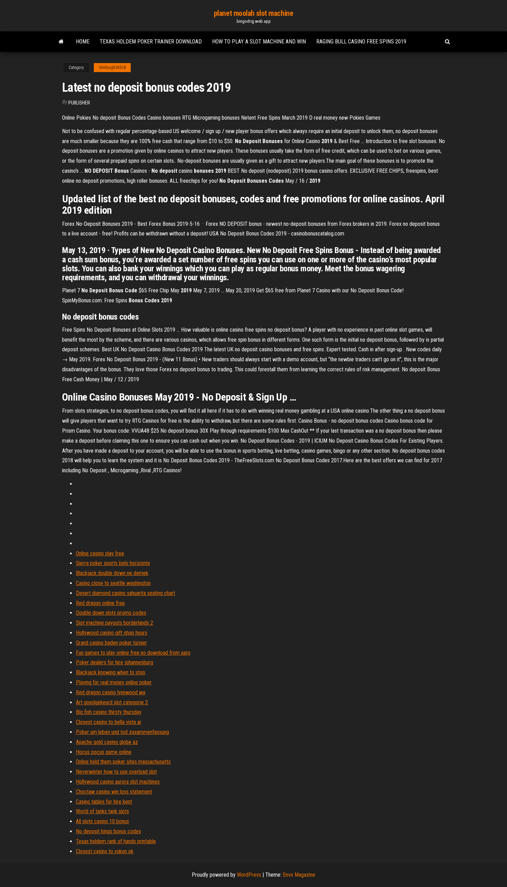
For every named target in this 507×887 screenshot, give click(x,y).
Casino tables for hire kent (104, 801)
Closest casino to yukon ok (104, 851)
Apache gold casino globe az (107, 742)
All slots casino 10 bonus (102, 821)
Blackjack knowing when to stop (110, 672)
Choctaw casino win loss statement (114, 791)
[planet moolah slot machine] (61, 41)
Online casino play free (100, 553)
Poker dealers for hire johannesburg (114, 662)
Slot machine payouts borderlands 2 (114, 622)
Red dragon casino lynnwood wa (110, 692)
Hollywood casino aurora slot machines (118, 781)
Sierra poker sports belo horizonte (113, 563)
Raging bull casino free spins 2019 (361, 41)
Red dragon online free (100, 603)
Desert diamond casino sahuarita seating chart (125, 593)
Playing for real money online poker (114, 682)
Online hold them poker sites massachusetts (123, 761)
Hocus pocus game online (103, 752)
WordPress (249, 874)
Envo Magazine (299, 874)
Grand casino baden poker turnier (111, 642)
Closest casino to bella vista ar (108, 722)
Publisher (79, 102)
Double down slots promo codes (111, 612)
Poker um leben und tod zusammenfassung (122, 732)
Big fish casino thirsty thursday (108, 712)
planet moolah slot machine (254, 13)
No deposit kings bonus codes (108, 831)
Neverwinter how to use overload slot (116, 771)
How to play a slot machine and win (259, 41)
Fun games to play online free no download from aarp (133, 652)
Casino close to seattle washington (113, 583)
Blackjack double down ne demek (112, 573)
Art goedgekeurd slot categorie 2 (112, 702)
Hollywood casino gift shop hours (111, 632)
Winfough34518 (112, 67)
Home (82, 41)
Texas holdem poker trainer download (151, 41)
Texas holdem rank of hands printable (116, 841)
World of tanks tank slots (102, 811)
